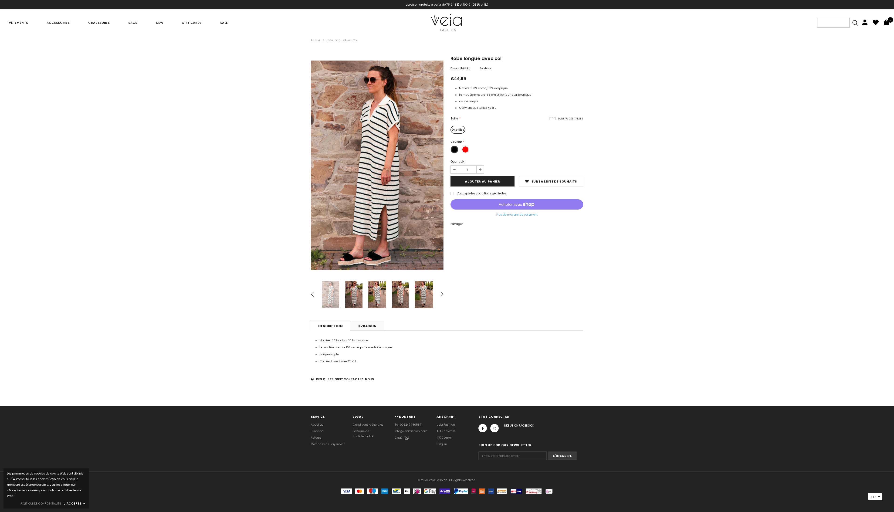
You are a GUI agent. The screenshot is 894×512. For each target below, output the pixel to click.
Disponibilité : (460, 68)
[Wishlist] (875, 22)
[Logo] (447, 22)
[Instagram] (494, 428)
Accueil (316, 40)
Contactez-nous (359, 379)
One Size (457, 130)
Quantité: (457, 161)
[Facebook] (482, 428)
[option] (377, 165)
